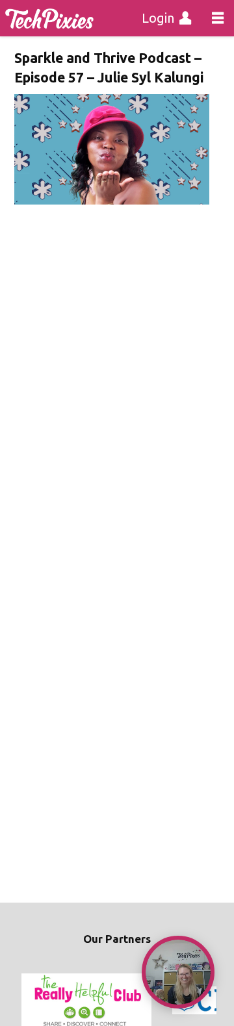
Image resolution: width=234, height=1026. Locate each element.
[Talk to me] (178, 972)
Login (158, 17)
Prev (31, 1000)
